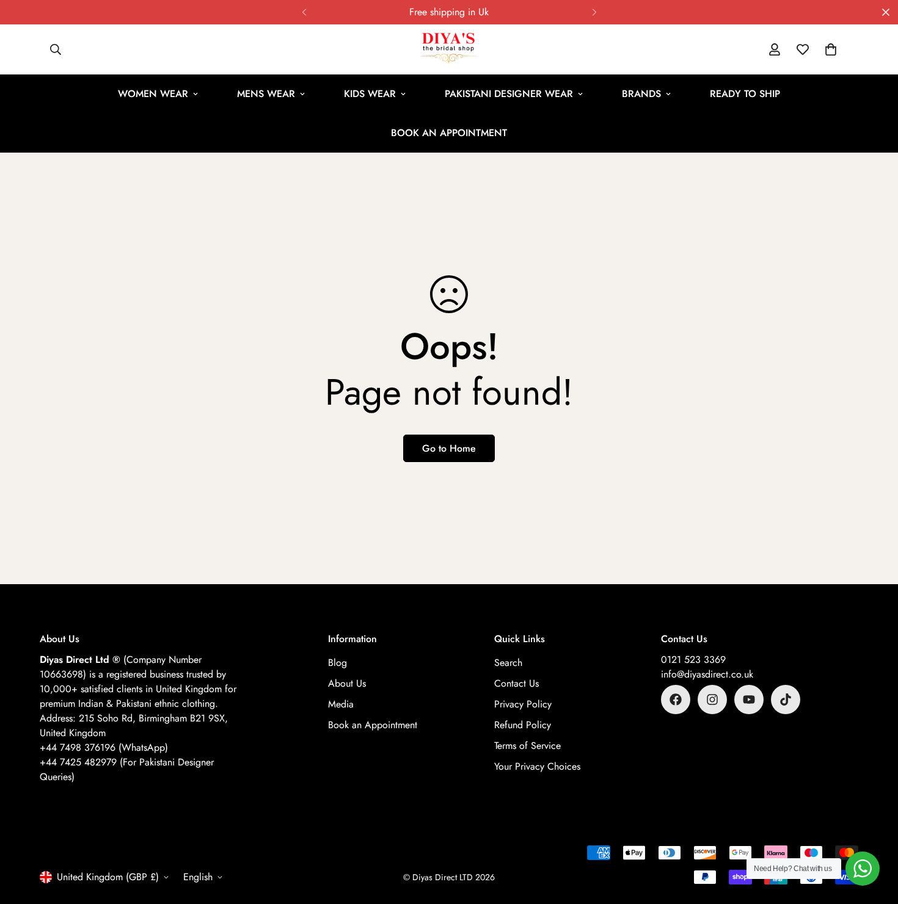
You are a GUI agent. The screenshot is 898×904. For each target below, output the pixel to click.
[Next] (594, 12)
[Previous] (304, 12)
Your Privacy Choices (537, 766)
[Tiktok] (785, 699)
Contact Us (516, 683)
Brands (641, 94)
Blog (337, 663)
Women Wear (153, 94)
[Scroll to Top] (874, 837)
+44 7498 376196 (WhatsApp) (104, 747)
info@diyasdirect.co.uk (707, 674)
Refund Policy (522, 725)
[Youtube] (749, 699)
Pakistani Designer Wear (509, 94)
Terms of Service (527, 746)
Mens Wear (266, 94)
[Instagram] (712, 699)
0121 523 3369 (693, 660)
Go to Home (449, 448)
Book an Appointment (449, 133)
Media (341, 704)
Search (508, 663)
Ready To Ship (745, 94)
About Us (347, 683)
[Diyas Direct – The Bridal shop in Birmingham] (449, 49)
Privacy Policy (523, 704)
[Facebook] (675, 699)
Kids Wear (370, 94)
